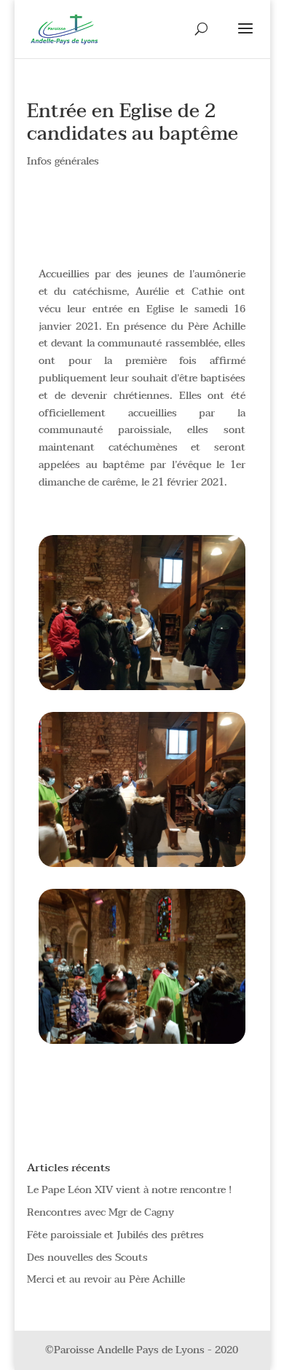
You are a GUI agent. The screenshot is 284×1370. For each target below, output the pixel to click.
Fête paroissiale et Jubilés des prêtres (115, 1235)
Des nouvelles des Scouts (87, 1257)
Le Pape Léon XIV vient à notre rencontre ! (129, 1189)
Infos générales (63, 161)
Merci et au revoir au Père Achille (106, 1279)
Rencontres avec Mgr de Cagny (100, 1212)
